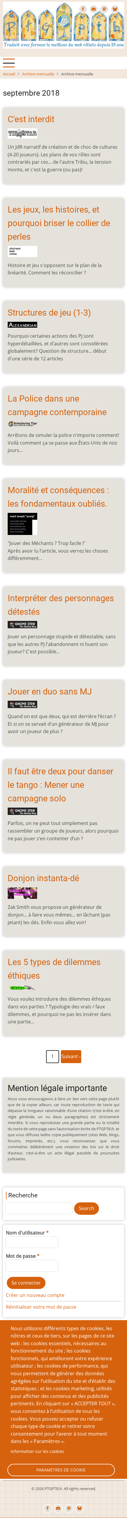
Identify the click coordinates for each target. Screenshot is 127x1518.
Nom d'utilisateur (25, 1232)
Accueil (9, 74)
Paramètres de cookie (61, 1470)
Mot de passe (21, 1256)
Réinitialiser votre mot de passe (41, 1307)
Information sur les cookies (37, 1451)
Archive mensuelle (38, 74)
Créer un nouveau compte (35, 1295)
